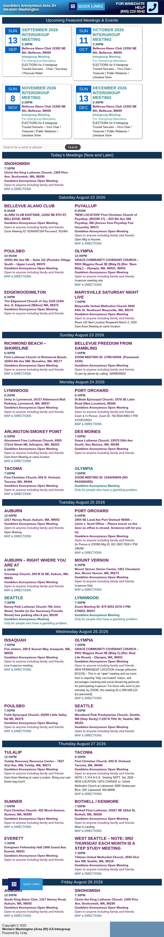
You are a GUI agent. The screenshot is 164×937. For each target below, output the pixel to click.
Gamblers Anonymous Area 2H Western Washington (29, 7)
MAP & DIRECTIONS (17, 189)
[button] (14, 884)
